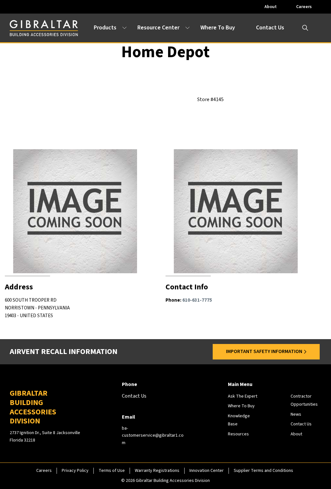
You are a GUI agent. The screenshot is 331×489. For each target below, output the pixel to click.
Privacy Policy (75, 470)
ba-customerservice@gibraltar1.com (153, 435)
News (296, 414)
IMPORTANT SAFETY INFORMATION (264, 351)
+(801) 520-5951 (53, 334)
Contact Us (270, 28)
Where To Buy (217, 28)
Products (105, 28)
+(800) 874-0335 (207, 334)
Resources (238, 434)
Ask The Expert (242, 396)
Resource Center (158, 28)
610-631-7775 (197, 300)
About (270, 7)
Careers (304, 7)
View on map (43, 323)
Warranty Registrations (157, 470)
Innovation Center (206, 470)
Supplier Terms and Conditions (263, 470)
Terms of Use (112, 470)
